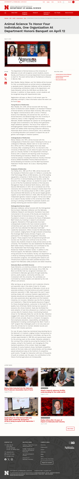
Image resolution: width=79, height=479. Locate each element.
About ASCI (14, 12)
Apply (48, 2)
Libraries (43, 452)
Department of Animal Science (25, 8)
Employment (44, 447)
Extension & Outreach (47, 13)
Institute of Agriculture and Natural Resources (21, 6)
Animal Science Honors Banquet (63, 74)
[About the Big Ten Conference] (72, 443)
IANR (10, 18)
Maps (42, 454)
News (25, 18)
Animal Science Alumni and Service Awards (62, 77)
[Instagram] (12, 459)
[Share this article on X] (5, 79)
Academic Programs (24, 13)
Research (35, 12)
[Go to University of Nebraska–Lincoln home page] (6, 7)
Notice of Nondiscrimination (32, 473)
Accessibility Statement (55, 472)
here (18, 101)
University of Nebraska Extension (28, 458)
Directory (43, 445)
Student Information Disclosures (17, 475)
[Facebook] (5, 459)
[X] (9, 459)
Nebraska (6, 18)
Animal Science (20, 18)
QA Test (47, 472)
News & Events (69, 12)
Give (53, 2)
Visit (44, 2)
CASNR (13, 18)
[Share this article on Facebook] (5, 75)
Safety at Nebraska (49, 473)
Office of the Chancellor (47, 459)
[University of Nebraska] (70, 447)
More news (70, 428)
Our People (57, 12)
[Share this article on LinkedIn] (5, 83)
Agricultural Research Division (28, 454)
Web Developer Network (40, 472)
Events (42, 449)
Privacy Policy (41, 473)
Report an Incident (47, 462)
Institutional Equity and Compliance (17, 473)
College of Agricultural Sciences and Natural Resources (28, 450)
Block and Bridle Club (61, 79)
